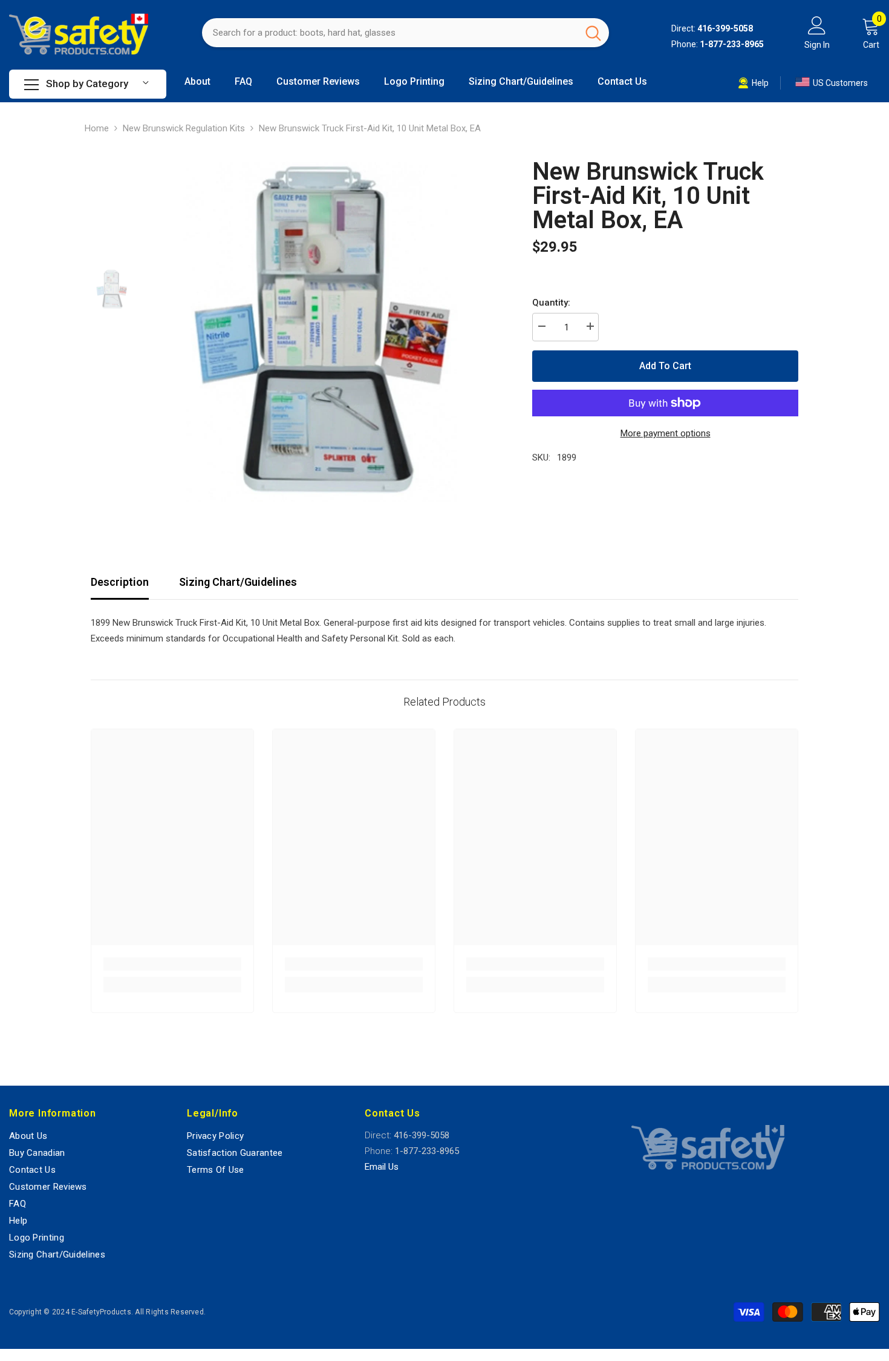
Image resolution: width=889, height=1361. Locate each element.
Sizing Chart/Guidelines (238, 582)
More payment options (665, 433)
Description (120, 582)
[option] (324, 329)
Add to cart (665, 366)
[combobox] (390, 32)
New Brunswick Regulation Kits (184, 128)
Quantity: (551, 302)
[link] (172, 964)
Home (97, 128)
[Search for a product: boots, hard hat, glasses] (405, 32)
